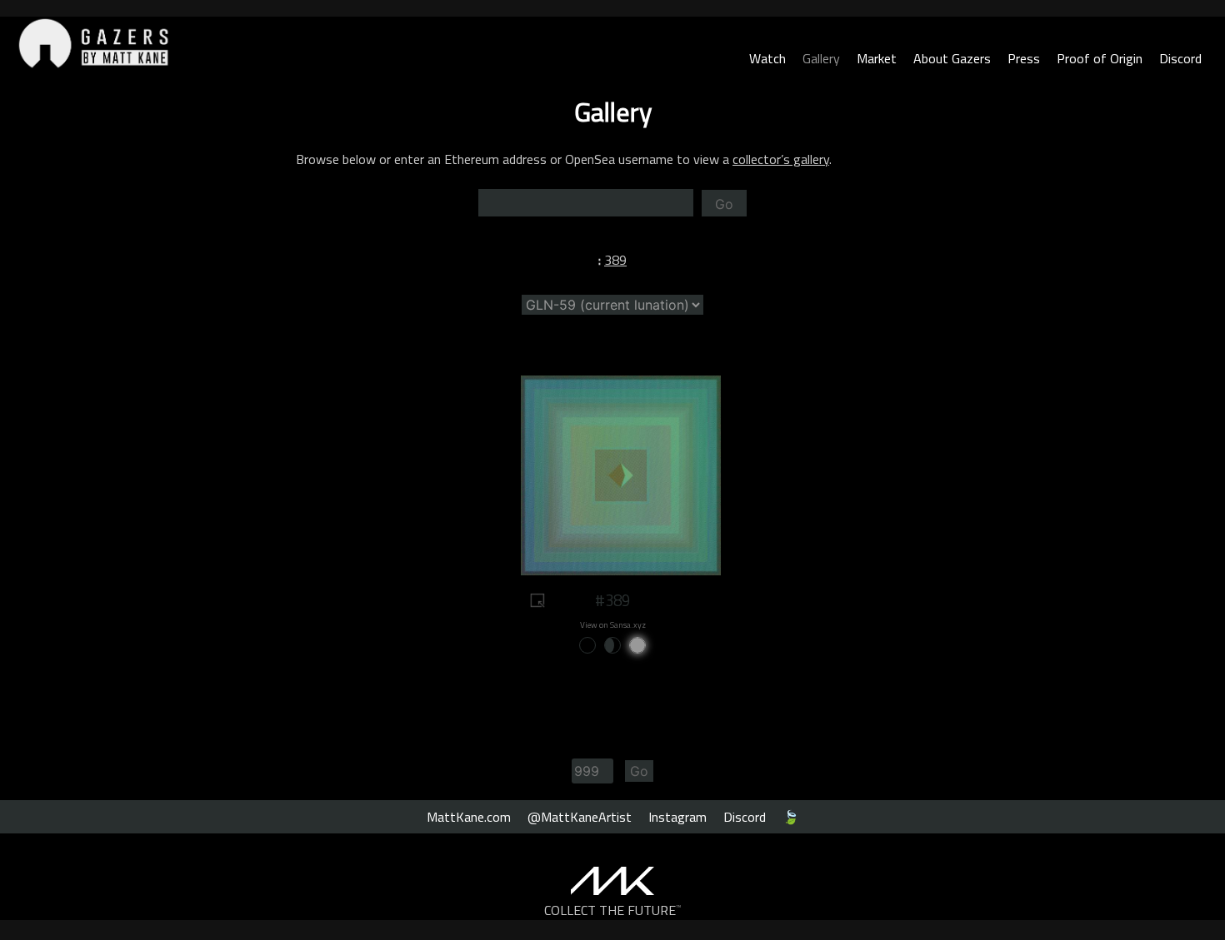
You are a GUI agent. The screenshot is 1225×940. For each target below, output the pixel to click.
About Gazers (952, 58)
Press (1024, 58)
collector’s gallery (780, 159)
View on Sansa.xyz (613, 625)
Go (724, 204)
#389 (612, 600)
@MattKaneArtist (580, 817)
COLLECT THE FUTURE (613, 910)
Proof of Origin (1099, 58)
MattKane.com (469, 817)
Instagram (677, 817)
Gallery (821, 58)
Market (877, 58)
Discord (1180, 58)
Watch (767, 58)
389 (615, 260)
